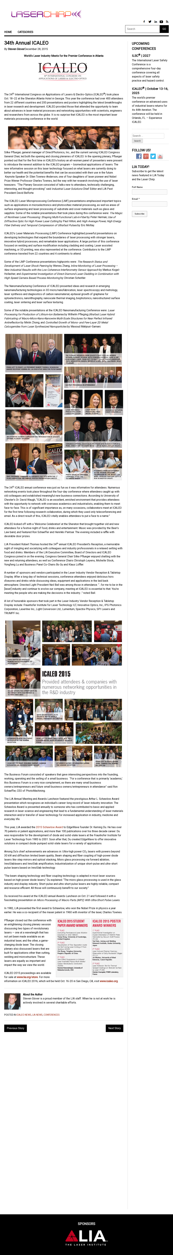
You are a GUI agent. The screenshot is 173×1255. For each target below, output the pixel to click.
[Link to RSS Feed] (167, 23)
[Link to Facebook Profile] (144, 23)
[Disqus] (63, 1078)
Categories (25, 32)
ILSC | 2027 (141, 56)
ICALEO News (23, 1014)
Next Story (114, 1028)
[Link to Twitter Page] (150, 23)
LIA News (37, 1014)
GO (164, 29)
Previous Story (15, 1028)
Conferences (52, 1014)
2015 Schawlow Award (49, 827)
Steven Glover (16, 49)
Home (8, 32)
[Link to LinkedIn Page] (156, 23)
